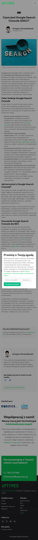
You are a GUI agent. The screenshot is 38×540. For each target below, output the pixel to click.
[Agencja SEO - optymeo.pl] (8, 3)
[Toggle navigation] (35, 3)
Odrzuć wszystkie (11, 280)
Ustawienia (26, 280)
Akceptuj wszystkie (12, 284)
